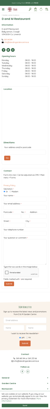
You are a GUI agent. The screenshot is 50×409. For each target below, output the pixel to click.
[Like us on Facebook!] (3, 50)
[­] (3, 9)
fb (22, 371)
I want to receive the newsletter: (25, 333)
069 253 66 (32, 358)
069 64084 (8, 39)
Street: (7, 221)
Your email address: (12, 204)
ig (28, 371)
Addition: (33, 212)
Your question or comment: (16, 238)
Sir (7, 191)
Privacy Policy (9, 185)
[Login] (35, 9)
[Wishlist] (41, 9)
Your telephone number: (14, 230)
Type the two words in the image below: (21, 267)
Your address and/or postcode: (17, 147)
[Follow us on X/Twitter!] (8, 50)
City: (28, 221)
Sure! (25, 405)
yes (23, 337)
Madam (15, 191)
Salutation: (9, 189)
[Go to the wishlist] (40, 9)
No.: (23, 212)
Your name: (9, 195)
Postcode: (8, 212)
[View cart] (46, 9)
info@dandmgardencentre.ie (16, 42)
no (29, 337)
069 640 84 (20, 358)
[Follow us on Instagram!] (13, 50)
